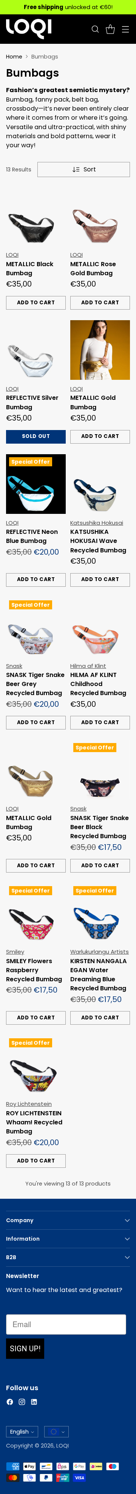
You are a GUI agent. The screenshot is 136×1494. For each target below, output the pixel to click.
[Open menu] (125, 29)
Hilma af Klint (88, 666)
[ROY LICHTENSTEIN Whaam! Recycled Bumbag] (36, 1065)
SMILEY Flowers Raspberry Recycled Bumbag (34, 970)
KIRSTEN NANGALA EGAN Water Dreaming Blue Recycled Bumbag (98, 975)
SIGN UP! (25, 1348)
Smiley (15, 952)
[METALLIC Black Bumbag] (36, 216)
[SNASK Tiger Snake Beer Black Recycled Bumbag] (100, 770)
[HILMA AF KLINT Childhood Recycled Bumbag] (100, 627)
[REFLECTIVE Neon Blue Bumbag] (36, 484)
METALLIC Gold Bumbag (93, 402)
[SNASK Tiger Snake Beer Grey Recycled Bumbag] (36, 627)
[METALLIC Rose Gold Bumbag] (100, 216)
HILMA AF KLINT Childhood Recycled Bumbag (98, 684)
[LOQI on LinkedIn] (34, 1403)
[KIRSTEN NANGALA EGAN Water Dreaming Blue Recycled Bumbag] (100, 913)
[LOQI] (28, 29)
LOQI (12, 255)
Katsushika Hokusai (96, 523)
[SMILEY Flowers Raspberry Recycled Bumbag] (36, 913)
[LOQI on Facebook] (9, 1403)
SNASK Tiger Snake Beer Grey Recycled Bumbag (35, 684)
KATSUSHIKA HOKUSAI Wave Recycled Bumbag (98, 541)
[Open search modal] (95, 29)
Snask (14, 666)
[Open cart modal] (110, 29)
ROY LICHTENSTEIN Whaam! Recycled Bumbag (34, 1122)
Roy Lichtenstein (29, 1104)
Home (14, 56)
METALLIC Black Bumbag (29, 269)
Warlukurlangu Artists (99, 952)
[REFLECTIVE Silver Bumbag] (36, 350)
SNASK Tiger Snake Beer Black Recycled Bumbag (99, 827)
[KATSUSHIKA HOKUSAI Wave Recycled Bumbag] (100, 484)
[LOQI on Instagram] (21, 1403)
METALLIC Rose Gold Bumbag (93, 269)
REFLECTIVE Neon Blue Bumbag (32, 536)
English (19, 1431)
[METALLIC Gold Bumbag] (100, 350)
